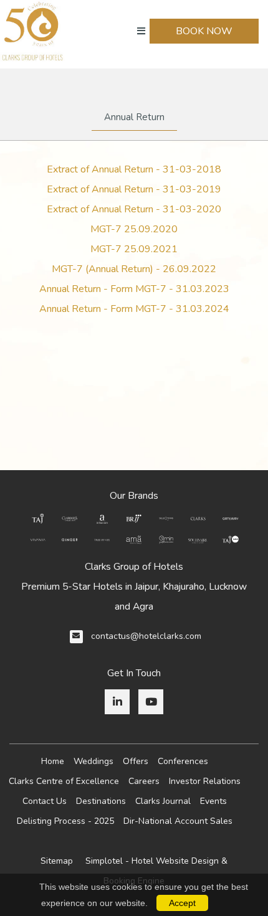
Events (213, 801)
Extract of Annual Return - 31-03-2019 (134, 189)
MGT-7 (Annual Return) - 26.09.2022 (134, 269)
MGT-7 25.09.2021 (134, 249)
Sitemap (57, 861)
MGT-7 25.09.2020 (134, 229)
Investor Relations (205, 781)
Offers (135, 761)
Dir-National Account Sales (177, 821)
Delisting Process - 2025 (65, 821)
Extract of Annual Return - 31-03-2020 (134, 209)
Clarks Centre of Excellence (64, 781)
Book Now (204, 31)
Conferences (183, 761)
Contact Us (44, 801)
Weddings (93, 761)
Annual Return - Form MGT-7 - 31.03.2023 (134, 289)
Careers (144, 781)
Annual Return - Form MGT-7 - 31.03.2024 (134, 309)
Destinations (101, 801)
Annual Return (134, 117)
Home (52, 761)
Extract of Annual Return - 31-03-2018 (134, 169)
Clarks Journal (163, 801)
